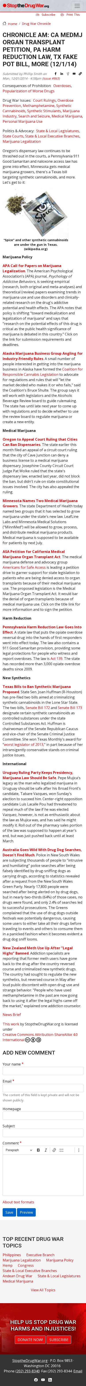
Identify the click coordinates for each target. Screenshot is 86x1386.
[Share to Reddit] (68, 73)
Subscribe (48, 14)
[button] (80, 73)
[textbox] (43, 1175)
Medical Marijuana (67, 116)
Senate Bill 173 (70, 707)
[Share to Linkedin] (62, 73)
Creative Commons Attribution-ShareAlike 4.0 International (40, 1037)
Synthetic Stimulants (44, 111)
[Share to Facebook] (55, 73)
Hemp (8, 1265)
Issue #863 (51, 78)
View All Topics (43, 1290)
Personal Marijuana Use (23, 121)
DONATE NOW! (30, 1339)
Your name (12, 1064)
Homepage (12, 1108)
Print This (72, 14)
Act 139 (56, 658)
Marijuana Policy (59, 1260)
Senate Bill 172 (38, 707)
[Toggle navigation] (77, 6)
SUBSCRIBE (58, 1339)
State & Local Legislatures (57, 130)
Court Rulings (44, 100)
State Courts (13, 136)
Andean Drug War (17, 1276)
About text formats (18, 1202)
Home (12, 23)
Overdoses (62, 85)
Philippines (12, 1254)
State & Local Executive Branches (52, 136)
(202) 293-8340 (27, 1371)
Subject (9, 1126)
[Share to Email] (74, 73)
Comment (11, 1143)
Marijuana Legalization (22, 141)
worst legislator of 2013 (23, 744)
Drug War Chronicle (36, 23)
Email (7, 1081)
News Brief (12, 1014)
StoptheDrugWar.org (30, 1360)
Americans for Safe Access (24, 567)
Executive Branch (40, 1254)
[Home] (26, 6)
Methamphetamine (38, 105)
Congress (26, 1265)
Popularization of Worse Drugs (28, 91)
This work (11, 1024)
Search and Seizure (34, 116)
